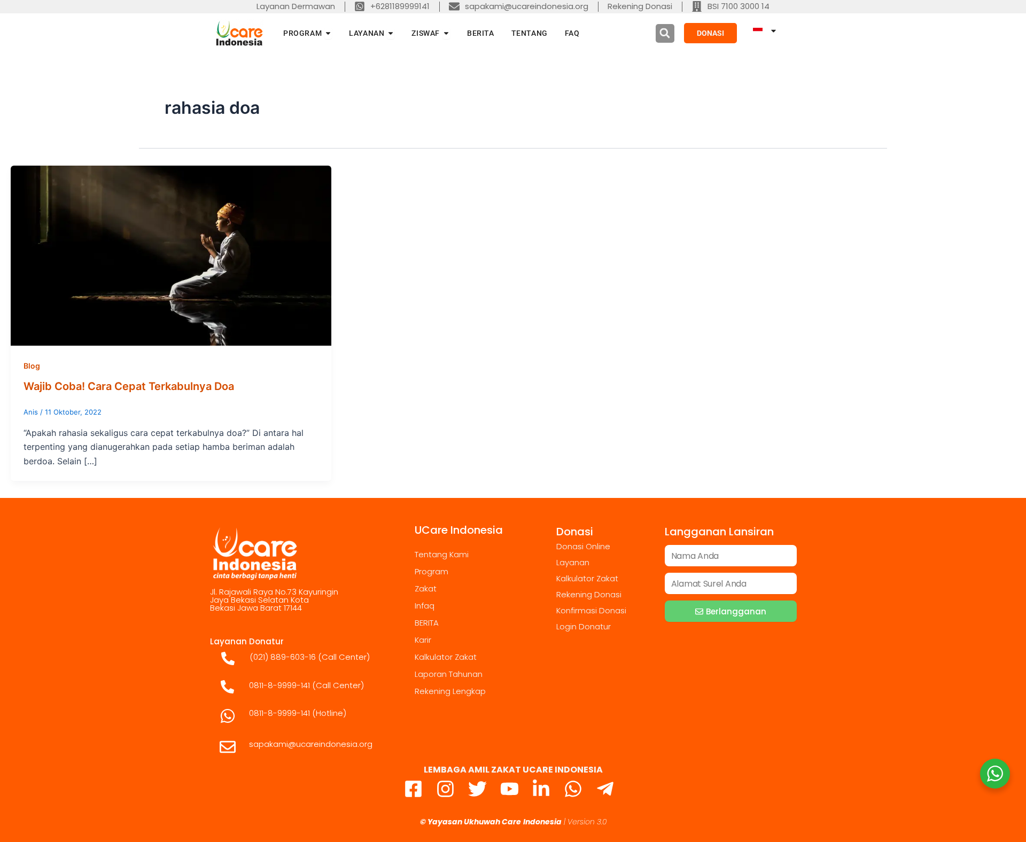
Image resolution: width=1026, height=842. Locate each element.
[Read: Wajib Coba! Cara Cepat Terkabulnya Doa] (171, 255)
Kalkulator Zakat (446, 656)
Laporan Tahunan (449, 674)
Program (431, 571)
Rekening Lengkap (450, 691)
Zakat (426, 588)
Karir (423, 639)
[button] (665, 33)
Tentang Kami (442, 554)
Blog (32, 365)
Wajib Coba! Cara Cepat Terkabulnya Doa (129, 386)
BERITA (427, 622)
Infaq (424, 605)
